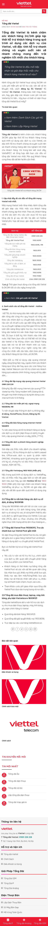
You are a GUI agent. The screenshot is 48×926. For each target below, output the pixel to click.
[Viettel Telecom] (24, 4)
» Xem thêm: (20, 298)
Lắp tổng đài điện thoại (18, 795)
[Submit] (44, 11)
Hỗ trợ (4, 21)
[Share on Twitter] (22, 629)
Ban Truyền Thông (29, 27)
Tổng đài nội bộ (15, 788)
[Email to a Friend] (26, 629)
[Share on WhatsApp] (13, 629)
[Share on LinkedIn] (35, 629)
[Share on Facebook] (17, 629)
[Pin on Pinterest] (31, 629)
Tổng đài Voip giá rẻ (17, 802)
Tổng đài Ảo (13, 774)
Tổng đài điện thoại (17, 781)
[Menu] (3, 4)
